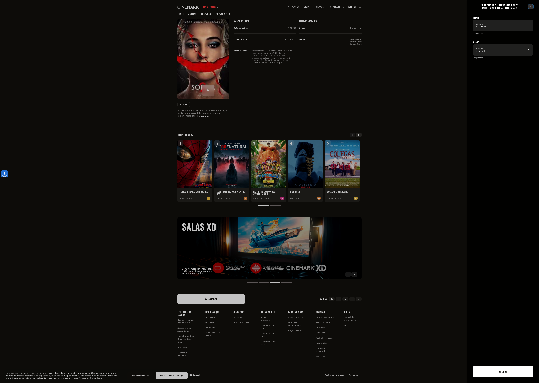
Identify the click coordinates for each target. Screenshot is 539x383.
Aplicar (503, 371)
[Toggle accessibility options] (4, 173)
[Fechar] (530, 6)
